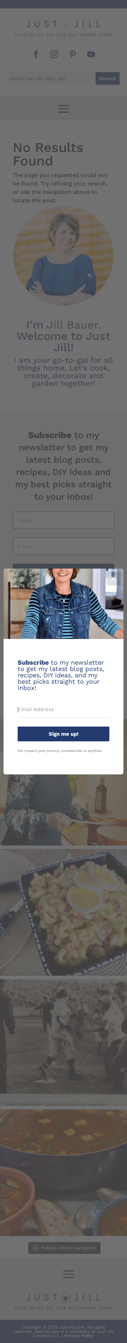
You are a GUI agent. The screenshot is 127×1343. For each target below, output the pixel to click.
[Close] (114, 578)
